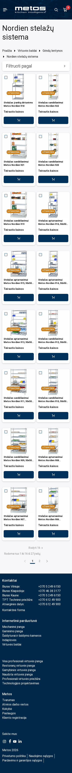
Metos (7, 694)
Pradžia (7, 50)
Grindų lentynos (53, 50)
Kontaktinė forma (13, 610)
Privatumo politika (14, 756)
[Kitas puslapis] (47, 561)
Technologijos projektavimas (20, 683)
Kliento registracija (14, 717)
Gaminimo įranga (12, 631)
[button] (36, 66)
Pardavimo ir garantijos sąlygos (22, 760)
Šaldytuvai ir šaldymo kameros (21, 635)
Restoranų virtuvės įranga (19, 665)
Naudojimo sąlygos (41, 756)
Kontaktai (9, 580)
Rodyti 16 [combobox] (34, 547)
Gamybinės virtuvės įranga (19, 670)
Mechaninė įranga (13, 627)
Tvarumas (8, 700)
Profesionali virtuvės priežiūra (21, 679)
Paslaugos (9, 713)
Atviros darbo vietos (15, 704)
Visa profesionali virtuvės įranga (22, 661)
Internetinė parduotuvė (19, 621)
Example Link (4, 742)
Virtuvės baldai (27, 50)
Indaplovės (9, 640)
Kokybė (7, 709)
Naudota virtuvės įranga (17, 674)
